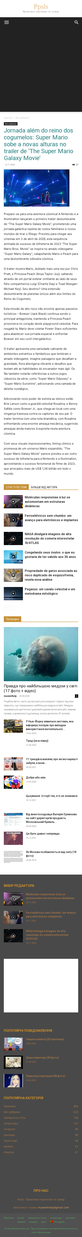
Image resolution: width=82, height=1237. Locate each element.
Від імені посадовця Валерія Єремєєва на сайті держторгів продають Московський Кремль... (51, 818)
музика (22, 1221)
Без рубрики (22, 117)
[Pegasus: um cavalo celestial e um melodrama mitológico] (13, 593)
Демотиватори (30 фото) (42, 1057)
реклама (70, 1217)
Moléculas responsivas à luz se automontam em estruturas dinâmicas (47, 501)
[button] (6, 22)
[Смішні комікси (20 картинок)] (13, 1044)
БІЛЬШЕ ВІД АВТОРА (44, 487)
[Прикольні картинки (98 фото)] (13, 1080)
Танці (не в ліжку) (37, 740)
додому (8, 117)
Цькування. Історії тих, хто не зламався (51, 795)
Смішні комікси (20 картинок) (45, 1039)
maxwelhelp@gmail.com (53, 1207)
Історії (21, 1217)
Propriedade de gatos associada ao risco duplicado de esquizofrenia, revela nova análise (51, 575)
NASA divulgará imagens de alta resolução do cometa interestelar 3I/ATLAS (49, 538)
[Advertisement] (41, 70)
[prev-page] (6, 607)
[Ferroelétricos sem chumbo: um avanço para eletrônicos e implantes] (13, 520)
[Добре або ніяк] (13, 782)
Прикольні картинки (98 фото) (45, 1076)
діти (43, 1221)
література (56, 1217)
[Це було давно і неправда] (13, 838)
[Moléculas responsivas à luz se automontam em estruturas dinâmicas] (13, 501)
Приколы (9, 1217)
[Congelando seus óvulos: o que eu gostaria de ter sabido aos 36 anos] (13, 556)
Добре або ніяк (36, 777)
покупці (33, 1221)
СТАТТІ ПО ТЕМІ (16, 487)
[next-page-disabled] (12, 607)
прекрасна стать (37, 1217)
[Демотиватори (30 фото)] (13, 1062)
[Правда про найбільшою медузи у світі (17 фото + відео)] (41, 654)
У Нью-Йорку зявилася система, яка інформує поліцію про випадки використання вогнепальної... (49, 725)
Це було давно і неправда (42, 833)
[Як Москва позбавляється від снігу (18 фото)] (13, 856)
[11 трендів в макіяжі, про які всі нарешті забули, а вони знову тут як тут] (13, 763)
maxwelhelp (10, 695)
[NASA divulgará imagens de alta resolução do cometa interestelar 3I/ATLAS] (13, 538)
